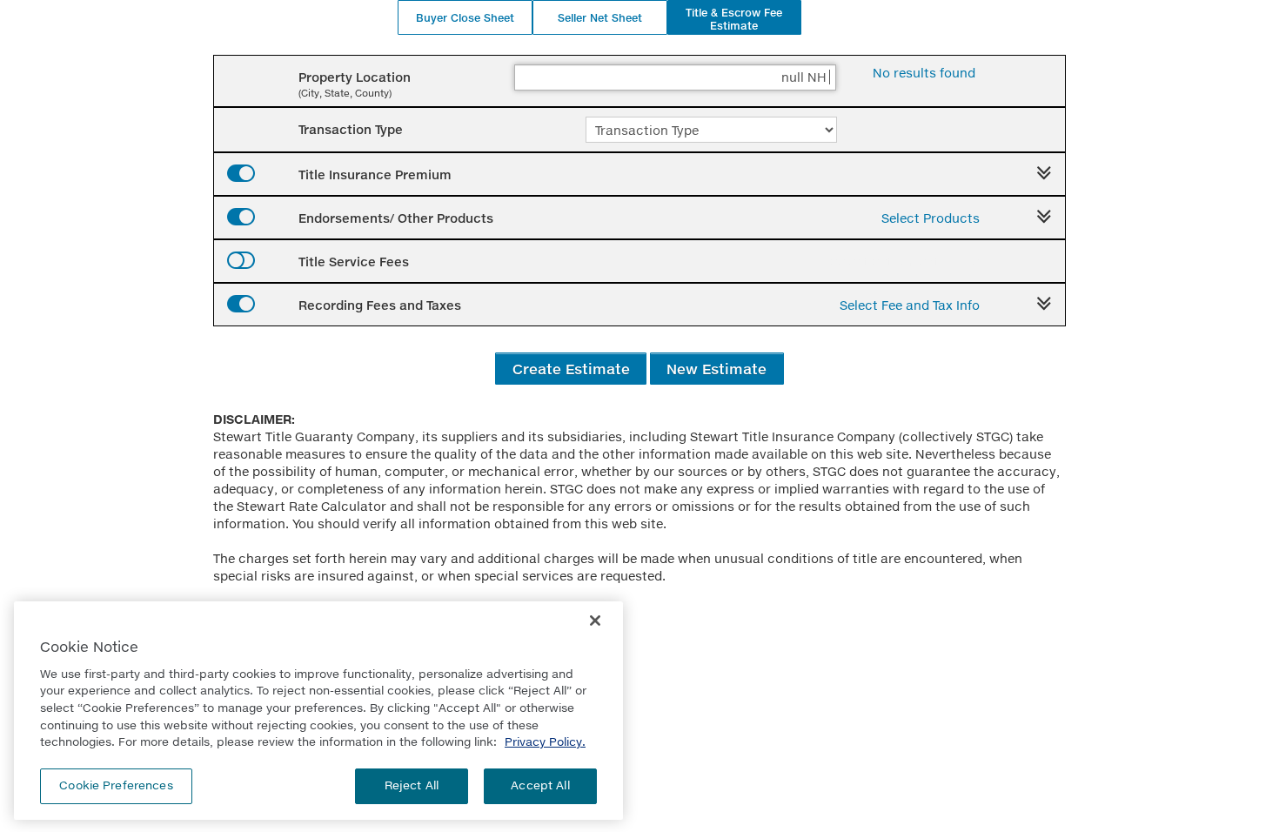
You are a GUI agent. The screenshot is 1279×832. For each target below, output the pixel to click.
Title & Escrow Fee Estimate (734, 19)
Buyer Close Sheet (465, 17)
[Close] (595, 620)
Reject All (412, 785)
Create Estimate (571, 368)
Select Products (930, 218)
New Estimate (716, 368)
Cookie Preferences (115, 785)
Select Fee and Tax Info (910, 305)
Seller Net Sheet (600, 17)
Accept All (540, 785)
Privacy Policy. (545, 741)
